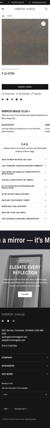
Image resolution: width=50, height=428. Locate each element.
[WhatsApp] (17, 99)
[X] (8, 99)
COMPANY (7, 357)
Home (3, 16)
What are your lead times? (14, 212)
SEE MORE (7, 374)
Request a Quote (25, 87)
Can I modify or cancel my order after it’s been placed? (21, 173)
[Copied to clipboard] (21, 99)
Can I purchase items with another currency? (22, 165)
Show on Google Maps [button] (9, 345)
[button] (25, 294)
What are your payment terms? (16, 200)
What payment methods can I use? (17, 159)
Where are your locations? (14, 206)
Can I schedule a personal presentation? (20, 218)
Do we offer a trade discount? (16, 194)
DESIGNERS (8, 365)
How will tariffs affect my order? (17, 180)
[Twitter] (9, 320)
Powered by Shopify (30, 419)
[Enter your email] (46, 394)
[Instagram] (15, 320)
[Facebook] (3, 99)
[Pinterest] (12, 99)
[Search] (46, 9)
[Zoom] (43, 23)
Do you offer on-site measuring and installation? (18, 187)
